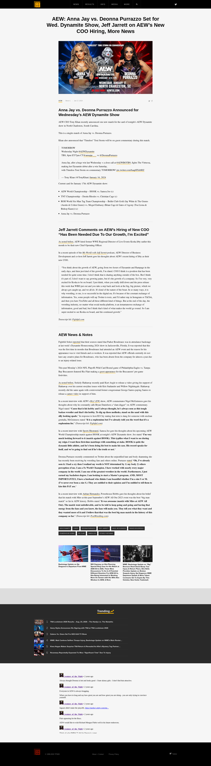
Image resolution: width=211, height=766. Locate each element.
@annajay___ (89, 155)
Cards (76, 528)
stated (129, 460)
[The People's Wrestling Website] (37, 4)
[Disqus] (105, 702)
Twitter (174, 754)
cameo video (73, 393)
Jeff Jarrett (104, 528)
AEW (60, 101)
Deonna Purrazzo (88, 528)
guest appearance (108, 371)
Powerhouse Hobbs (67, 533)
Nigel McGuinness (119, 528)
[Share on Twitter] (149, 101)
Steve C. (68, 101)
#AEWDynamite (86, 151)
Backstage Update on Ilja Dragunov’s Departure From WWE (72, 565)
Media (114, 4)
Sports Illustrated (90, 430)
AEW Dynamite (65, 528)
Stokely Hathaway (106, 533)
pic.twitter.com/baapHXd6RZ (130, 169)
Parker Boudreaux (136, 528)
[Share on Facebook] (152, 101)
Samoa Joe (92, 533)
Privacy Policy (114, 754)
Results (89, 4)
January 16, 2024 (98, 177)
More (127, 4)
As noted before (65, 241)
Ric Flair (81, 533)
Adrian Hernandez (91, 493)
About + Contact (98, 754)
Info (102, 4)
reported (76, 341)
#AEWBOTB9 (123, 162)
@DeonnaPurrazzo (108, 155)
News (76, 4)
